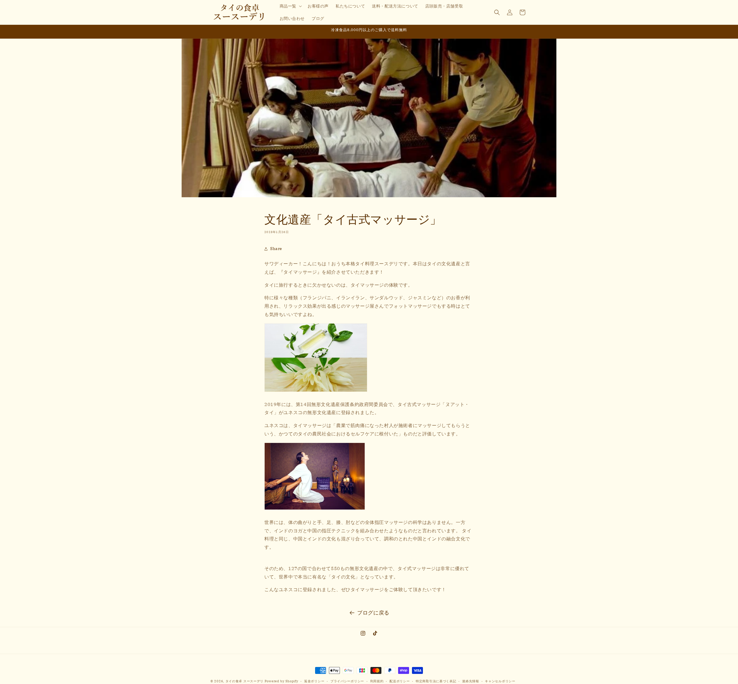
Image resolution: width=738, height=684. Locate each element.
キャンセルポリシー (500, 681)
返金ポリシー (314, 681)
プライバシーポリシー (347, 681)
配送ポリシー (399, 681)
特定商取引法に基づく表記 (436, 681)
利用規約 (377, 681)
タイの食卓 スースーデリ (244, 681)
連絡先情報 (470, 681)
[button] (290, 6)
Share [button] (276, 248)
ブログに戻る (373, 612)
